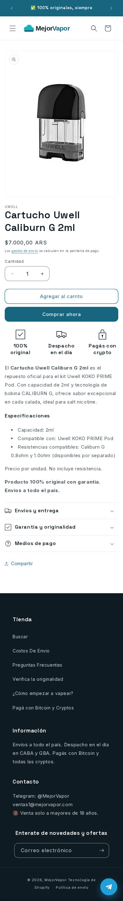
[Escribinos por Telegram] (108, 886)
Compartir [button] (22, 563)
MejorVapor (55, 880)
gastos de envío (25, 251)
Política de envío (72, 887)
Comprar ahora (61, 314)
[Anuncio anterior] (12, 8)
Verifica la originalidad (38, 679)
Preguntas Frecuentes (37, 665)
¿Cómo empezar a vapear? (43, 693)
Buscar (20, 636)
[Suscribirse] (102, 850)
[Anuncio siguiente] (111, 8)
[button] (13, 28)
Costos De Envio (31, 650)
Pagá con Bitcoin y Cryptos (43, 707)
